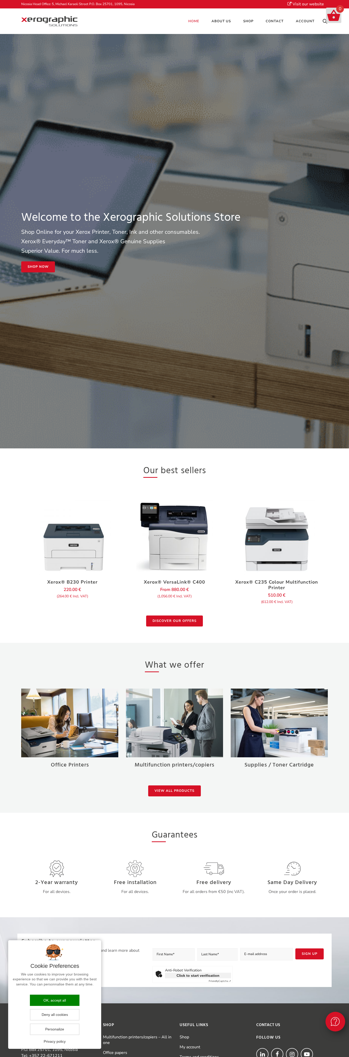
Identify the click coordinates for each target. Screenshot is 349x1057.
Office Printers (70, 765)
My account (190, 1047)
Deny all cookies (55, 1015)
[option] (72, 552)
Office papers (115, 1052)
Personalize (54, 1029)
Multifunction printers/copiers (174, 765)
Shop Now (38, 266)
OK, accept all (54, 1000)
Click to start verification (198, 975)
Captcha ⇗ (220, 981)
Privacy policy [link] (55, 1041)
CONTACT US (268, 1025)
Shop (184, 1037)
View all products (174, 790)
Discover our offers (174, 621)
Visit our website (308, 4)
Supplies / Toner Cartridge (279, 765)
